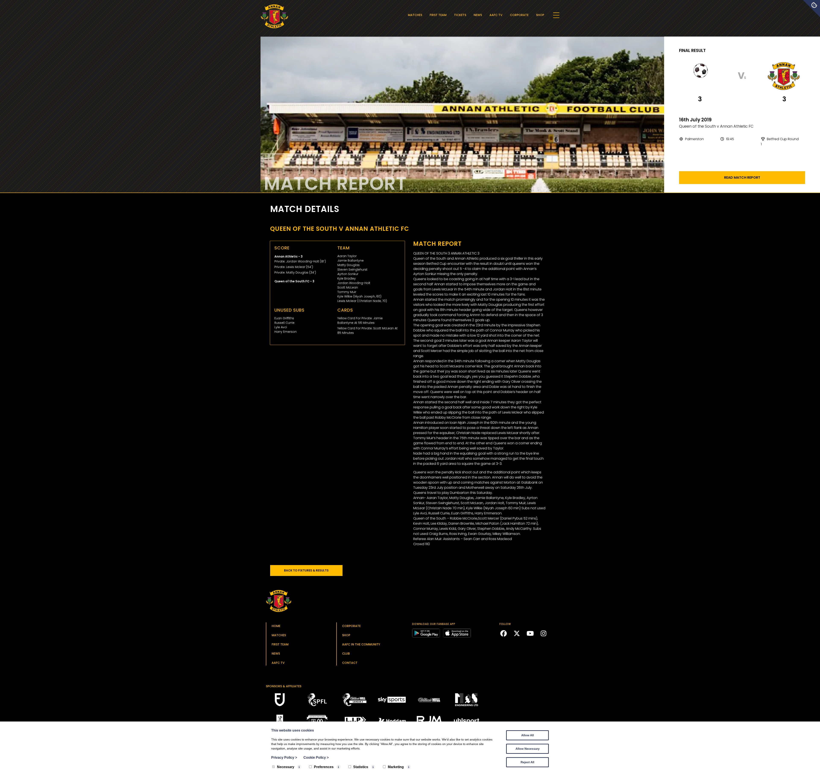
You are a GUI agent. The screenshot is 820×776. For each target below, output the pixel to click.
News (478, 15)
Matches (415, 15)
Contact (349, 663)
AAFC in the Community (361, 644)
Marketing (396, 767)
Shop (540, 15)
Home (276, 626)
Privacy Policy (284, 757)
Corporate (519, 15)
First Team (438, 15)
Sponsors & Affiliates (283, 686)
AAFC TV (495, 15)
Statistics (360, 767)
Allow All (527, 735)
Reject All (527, 762)
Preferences (324, 767)
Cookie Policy (316, 757)
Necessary (285, 767)
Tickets (460, 15)
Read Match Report (742, 177)
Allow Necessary (527, 748)
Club (346, 653)
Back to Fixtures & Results (306, 570)
